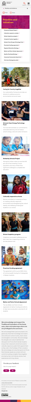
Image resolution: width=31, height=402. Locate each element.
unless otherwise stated (7, 382)
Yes (6, 370)
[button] (24, 3)
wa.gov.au (4, 391)
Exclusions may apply (6, 396)
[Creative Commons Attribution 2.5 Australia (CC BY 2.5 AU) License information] (5, 394)
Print (6, 12)
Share (13, 12)
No (13, 370)
